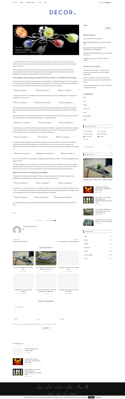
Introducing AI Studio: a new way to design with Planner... (46, 290)
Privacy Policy (73, 393)
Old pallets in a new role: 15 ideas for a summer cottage (103, 220)
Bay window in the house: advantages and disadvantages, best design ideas (103, 200)
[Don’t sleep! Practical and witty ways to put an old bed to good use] (45, 258)
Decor (15, 2)
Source (15, 213)
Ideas (45, 2)
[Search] (111, 2)
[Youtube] (106, 2)
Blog (84, 97)
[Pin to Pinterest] (53, 220)
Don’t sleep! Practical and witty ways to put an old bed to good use (103, 211)
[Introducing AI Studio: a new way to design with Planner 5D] (45, 281)
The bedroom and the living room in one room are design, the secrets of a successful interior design (97, 80)
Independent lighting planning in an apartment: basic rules (103, 188)
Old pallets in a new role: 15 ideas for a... (68, 268)
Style (39, 2)
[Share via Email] (55, 220)
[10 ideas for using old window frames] (23, 281)
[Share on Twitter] (51, 220)
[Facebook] (99, 2)
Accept (91, 397)
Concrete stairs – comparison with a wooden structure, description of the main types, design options (96, 72)
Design (21, 2)
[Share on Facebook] (50, 220)
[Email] (108, 2)
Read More (98, 397)
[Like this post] (48, 220)
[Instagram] (102, 2)
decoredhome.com (22, 52)
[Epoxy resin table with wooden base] (23, 258)
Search (85, 25)
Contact (58, 393)
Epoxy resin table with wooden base (23, 268)
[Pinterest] (104, 2)
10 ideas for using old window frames (23, 290)
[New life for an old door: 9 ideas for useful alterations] (68, 281)
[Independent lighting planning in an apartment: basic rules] (88, 189)
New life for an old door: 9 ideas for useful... (68, 290)
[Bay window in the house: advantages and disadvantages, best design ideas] (88, 200)
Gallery (65, 393)
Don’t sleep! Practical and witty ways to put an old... (45, 268)
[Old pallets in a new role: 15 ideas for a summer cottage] (68, 258)
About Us (50, 393)
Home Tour (86, 108)
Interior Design (30, 2)
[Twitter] (101, 2)
